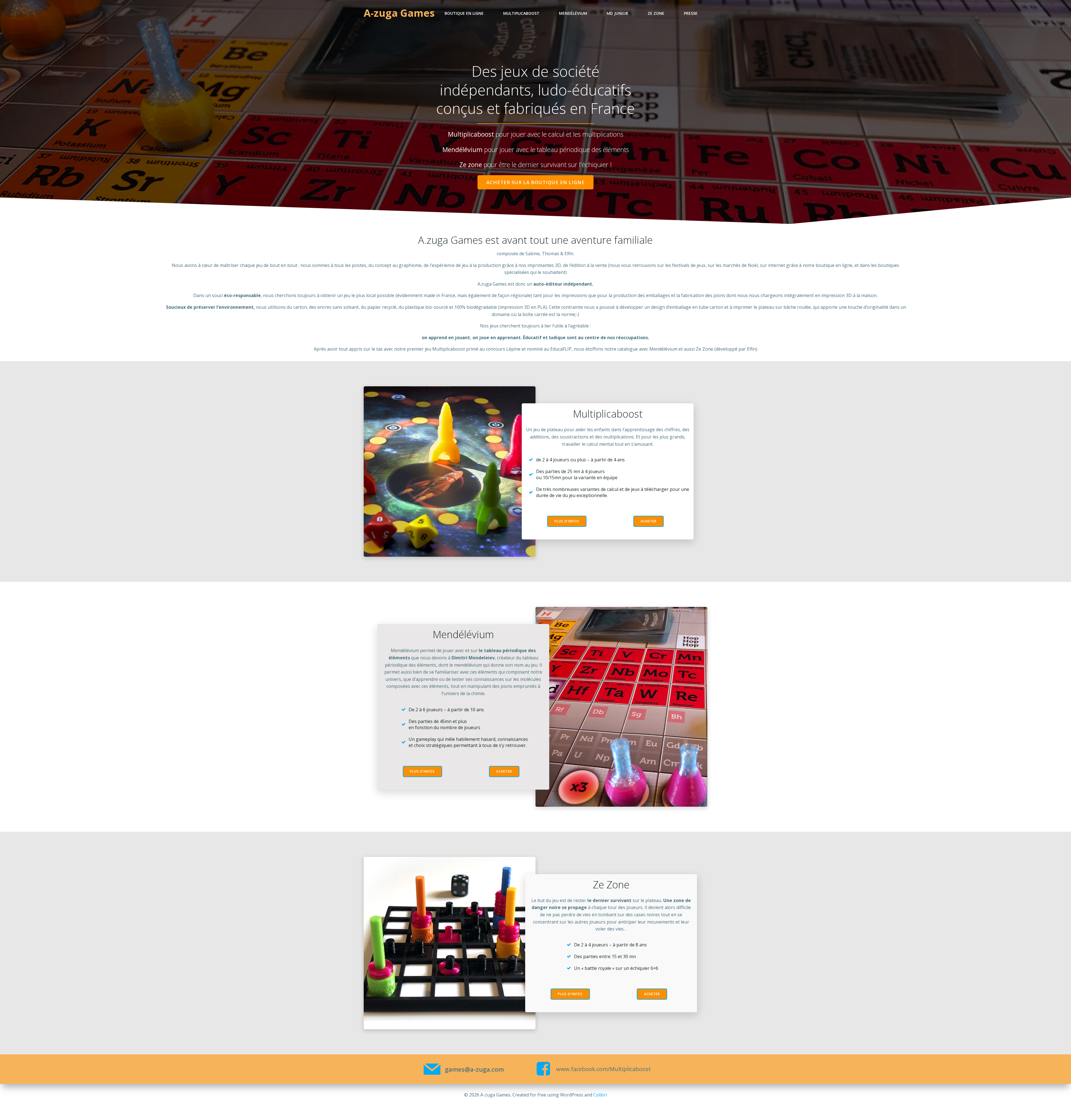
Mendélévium (573, 13)
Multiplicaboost (521, 13)
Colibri (600, 1095)
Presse (691, 13)
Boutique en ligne (464, 13)
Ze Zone (656, 13)
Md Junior (617, 13)
